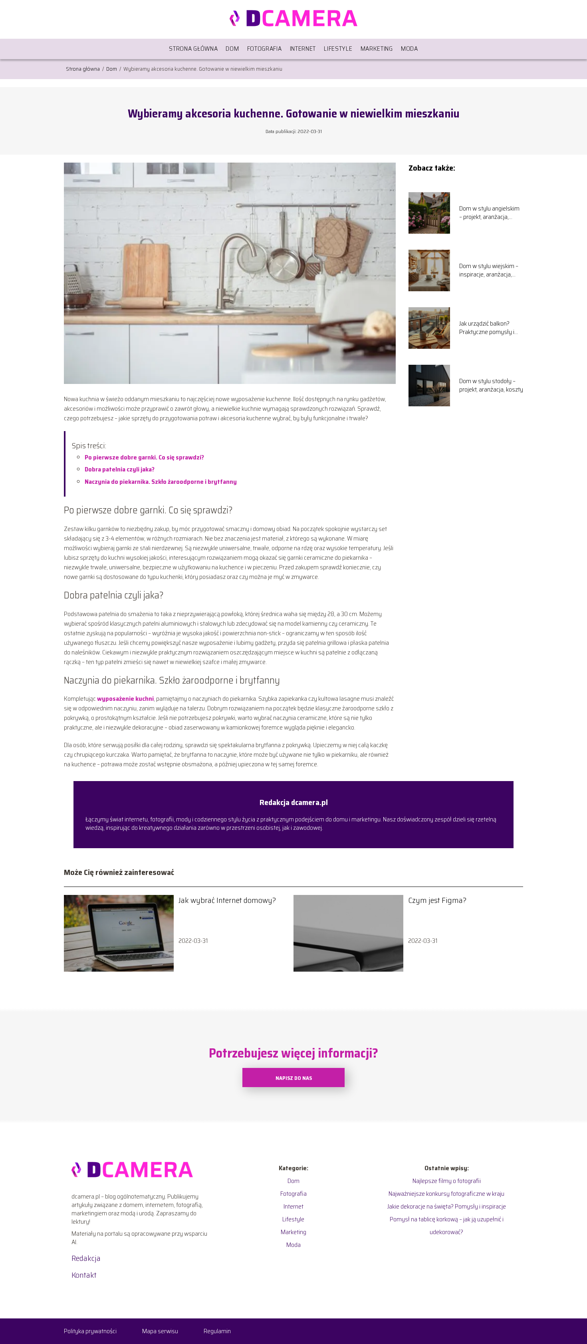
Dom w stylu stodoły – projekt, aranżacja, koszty (491, 385)
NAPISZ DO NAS (294, 1078)
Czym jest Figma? (437, 900)
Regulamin (217, 1331)
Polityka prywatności (90, 1331)
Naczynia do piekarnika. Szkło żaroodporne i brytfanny (161, 482)
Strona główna (193, 49)
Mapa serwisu (160, 1331)
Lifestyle (338, 49)
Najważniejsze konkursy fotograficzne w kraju (446, 1194)
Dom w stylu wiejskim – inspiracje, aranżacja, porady (488, 270)
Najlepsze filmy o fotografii (446, 1181)
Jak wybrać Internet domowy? (227, 900)
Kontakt (84, 1275)
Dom (232, 49)
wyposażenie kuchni (125, 699)
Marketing (377, 49)
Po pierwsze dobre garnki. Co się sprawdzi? (144, 457)
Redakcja (86, 1258)
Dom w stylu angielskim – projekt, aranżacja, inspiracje (489, 213)
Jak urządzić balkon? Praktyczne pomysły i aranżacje (486, 328)
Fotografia (264, 49)
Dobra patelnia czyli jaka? (120, 469)
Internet (303, 49)
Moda (409, 49)
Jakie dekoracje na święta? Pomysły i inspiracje (446, 1206)
